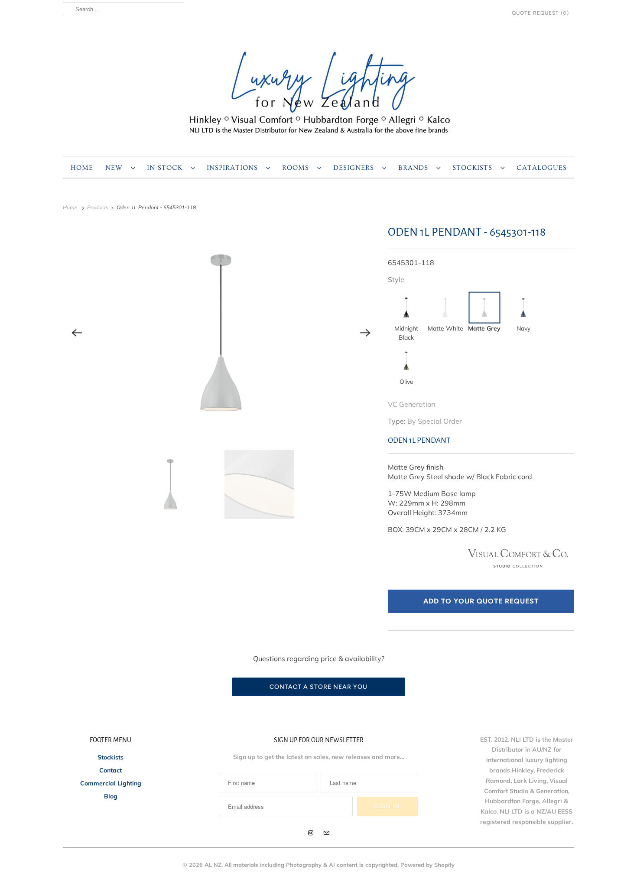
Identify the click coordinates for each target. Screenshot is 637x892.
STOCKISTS (474, 168)
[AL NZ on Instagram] (310, 833)
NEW (116, 168)
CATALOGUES (542, 168)
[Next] (365, 332)
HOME (82, 168)
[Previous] (76, 332)
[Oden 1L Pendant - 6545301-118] (221, 332)
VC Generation (411, 404)
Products (98, 207)
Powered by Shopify (427, 864)
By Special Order (434, 421)
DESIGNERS (355, 168)
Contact (110, 770)
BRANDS (415, 168)
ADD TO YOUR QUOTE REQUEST (481, 601)
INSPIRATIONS (234, 168)
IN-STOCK (166, 168)
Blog (110, 796)
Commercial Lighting (110, 783)
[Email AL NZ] (326, 833)
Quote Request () (540, 13)
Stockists (111, 757)
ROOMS (297, 168)
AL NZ (213, 864)
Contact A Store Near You (318, 687)
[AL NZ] (318, 91)
